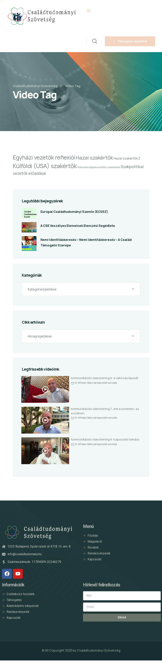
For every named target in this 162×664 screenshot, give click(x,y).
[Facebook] (7, 574)
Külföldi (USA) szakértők (45, 166)
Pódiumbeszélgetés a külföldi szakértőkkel (98, 167)
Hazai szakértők (94, 157)
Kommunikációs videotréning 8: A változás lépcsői (104, 378)
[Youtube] (18, 574)
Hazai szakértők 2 (127, 158)
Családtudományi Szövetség (98, 650)
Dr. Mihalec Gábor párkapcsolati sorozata (96, 382)
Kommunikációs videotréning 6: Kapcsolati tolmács (105, 439)
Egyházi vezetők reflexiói (44, 157)
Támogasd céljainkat (132, 41)
